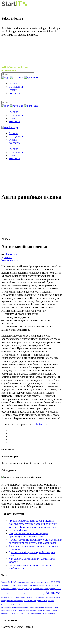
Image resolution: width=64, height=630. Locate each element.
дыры (27, 604)
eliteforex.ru (11, 254)
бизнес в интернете (9, 597)
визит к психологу (15, 601)
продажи (55, 610)
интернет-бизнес (50, 604)
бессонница (40, 594)
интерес (39, 604)
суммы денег (35, 613)
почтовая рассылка (42, 610)
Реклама (4, 585)
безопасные (29, 594)
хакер (44, 613)
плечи (13, 610)
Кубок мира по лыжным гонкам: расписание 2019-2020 (36, 582)
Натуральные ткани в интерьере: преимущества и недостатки (28, 535)
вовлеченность (30, 601)
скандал (4, 613)
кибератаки (6, 607)
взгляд (4, 601)
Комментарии (9, 260)
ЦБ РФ (36, 589)
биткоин (21, 597)
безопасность (17, 594)
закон (33, 604)
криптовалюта (18, 607)
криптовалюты (30, 607)
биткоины (30, 597)
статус (26, 613)
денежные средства (9, 604)
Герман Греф (6, 582)
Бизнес (8, 257)
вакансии (50, 597)
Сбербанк (41, 585)
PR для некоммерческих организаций (31, 520)
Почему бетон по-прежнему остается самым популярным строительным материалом (35, 541)
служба (12, 613)
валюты (57, 597)
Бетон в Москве (18, 530)
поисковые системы (25, 610)
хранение (51, 613)
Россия (12, 585)
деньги (22, 604)
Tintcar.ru (41, 424)
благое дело (40, 597)
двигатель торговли (45, 601)
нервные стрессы (44, 607)
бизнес (52, 593)
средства (19, 613)
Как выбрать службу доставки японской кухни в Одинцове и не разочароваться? (33, 525)
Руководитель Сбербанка (26, 585)
